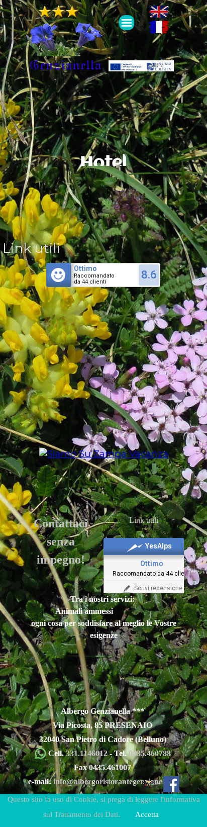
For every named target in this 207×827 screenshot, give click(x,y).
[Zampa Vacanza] (103, 454)
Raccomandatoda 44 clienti (94, 279)
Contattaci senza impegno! (61, 541)
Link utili (143, 520)
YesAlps (158, 546)
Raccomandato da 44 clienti (152, 573)
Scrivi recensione (158, 588)
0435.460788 (150, 753)
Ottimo (85, 268)
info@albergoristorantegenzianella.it (115, 781)
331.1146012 (88, 753)
